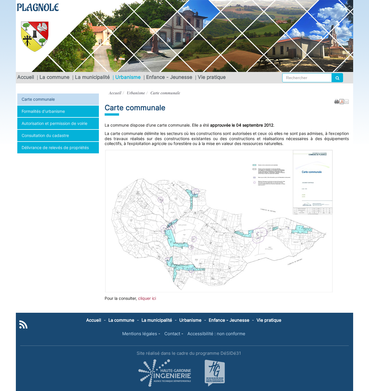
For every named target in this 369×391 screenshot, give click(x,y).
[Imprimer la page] (336, 101)
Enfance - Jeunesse (169, 77)
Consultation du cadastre (45, 135)
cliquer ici (147, 298)
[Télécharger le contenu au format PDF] (341, 101)
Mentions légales (139, 333)
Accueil (25, 77)
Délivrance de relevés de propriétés (55, 147)
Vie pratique (212, 77)
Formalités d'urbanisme (43, 111)
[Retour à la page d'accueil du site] (37, 36)
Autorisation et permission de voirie (54, 123)
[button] (346, 101)
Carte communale (38, 99)
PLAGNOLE (38, 8)
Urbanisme (128, 77)
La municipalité (92, 77)
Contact (172, 333)
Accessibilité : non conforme (216, 333)
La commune (54, 77)
